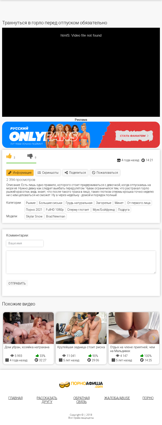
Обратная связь (81, 400)
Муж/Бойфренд (104, 209)
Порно (148, 398)
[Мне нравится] (9, 157)
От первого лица (138, 203)
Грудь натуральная (79, 203)
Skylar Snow (34, 216)
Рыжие (30, 203)
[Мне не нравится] (30, 157)
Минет (119, 203)
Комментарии (17, 235)
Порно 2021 (34, 209)
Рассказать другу (47, 400)
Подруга (124, 209)
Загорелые (103, 203)
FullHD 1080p (55, 209)
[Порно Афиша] (81, 384)
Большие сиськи (50, 203)
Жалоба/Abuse (117, 398)
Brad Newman (55, 216)
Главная (15, 398)
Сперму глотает (78, 209)
